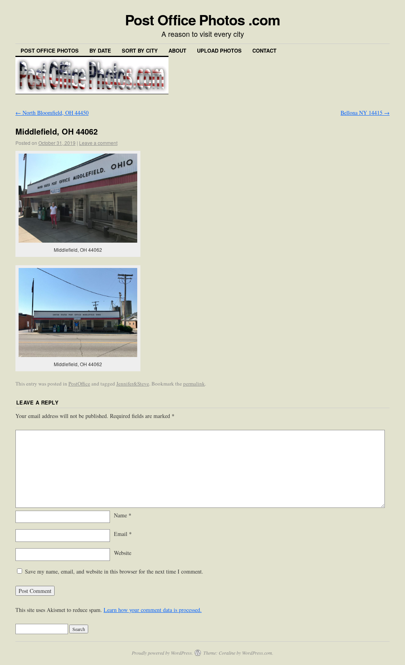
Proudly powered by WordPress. (162, 653)
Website (122, 553)
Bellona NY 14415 (365, 112)
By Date (100, 50)
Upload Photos (219, 50)
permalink (194, 383)
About (177, 50)
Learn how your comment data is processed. (153, 610)
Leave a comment (98, 142)
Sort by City (140, 50)
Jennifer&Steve (132, 383)
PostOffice (79, 383)
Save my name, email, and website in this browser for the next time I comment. (114, 571)
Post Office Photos (50, 50)
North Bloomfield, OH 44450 (52, 112)
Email (123, 534)
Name (122, 515)
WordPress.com (257, 653)
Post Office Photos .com (202, 19)
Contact (264, 50)
